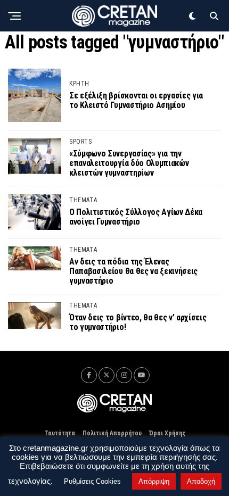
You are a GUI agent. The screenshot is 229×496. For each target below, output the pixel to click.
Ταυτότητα (59, 433)
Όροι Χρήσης (167, 433)
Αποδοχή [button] (201, 481)
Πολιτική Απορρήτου (112, 433)
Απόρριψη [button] (153, 481)
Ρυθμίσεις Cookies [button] (92, 481)
